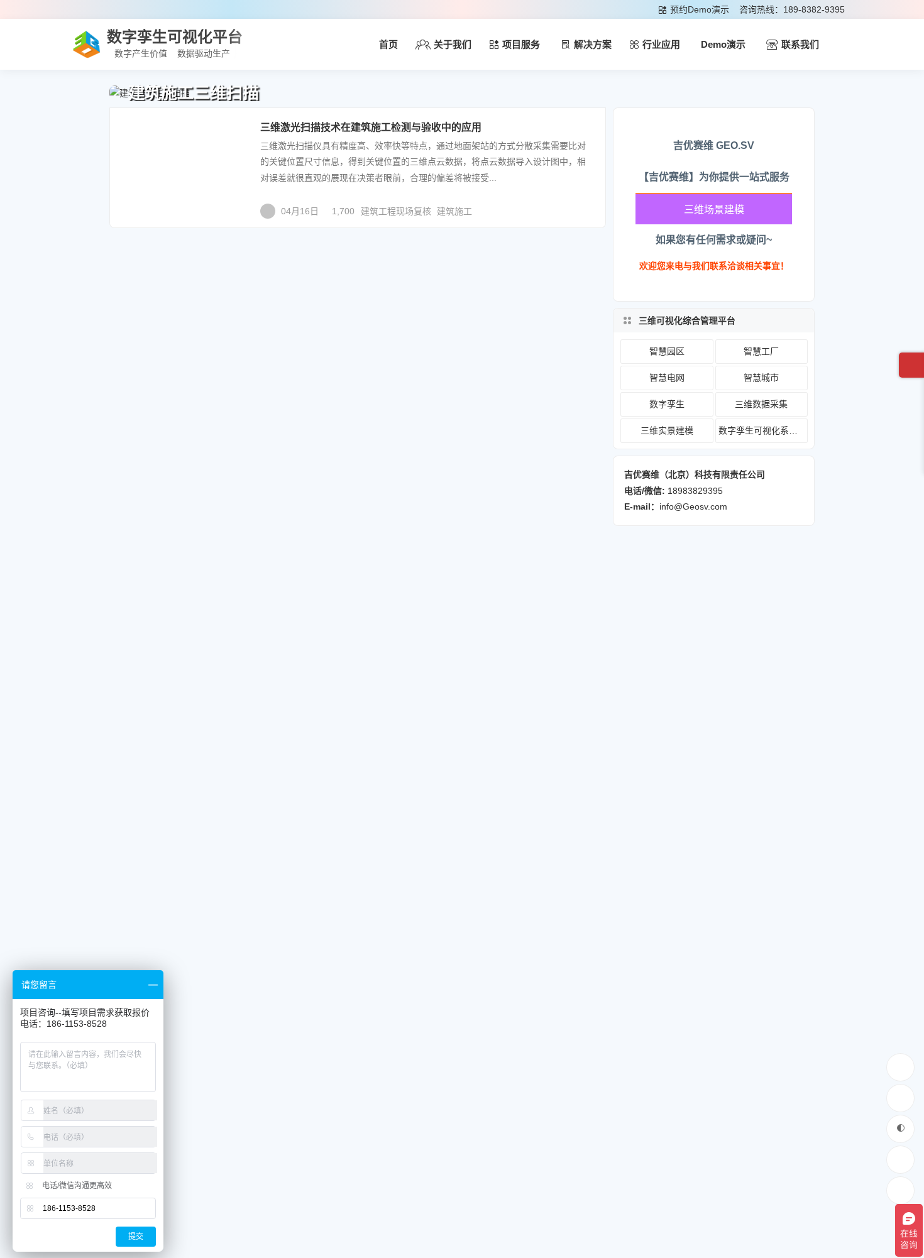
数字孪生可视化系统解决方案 (763, 430)
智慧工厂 (761, 351)
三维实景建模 (667, 430)
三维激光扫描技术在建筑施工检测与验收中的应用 (370, 127)
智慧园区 (667, 351)
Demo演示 (723, 44)
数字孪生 (667, 404)
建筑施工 (454, 211)
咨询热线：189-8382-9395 (792, 9)
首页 (388, 44)
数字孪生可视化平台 (175, 36)
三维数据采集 (156, 135)
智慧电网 (667, 378)
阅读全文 (581, 206)
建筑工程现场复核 (396, 211)
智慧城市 (761, 378)
